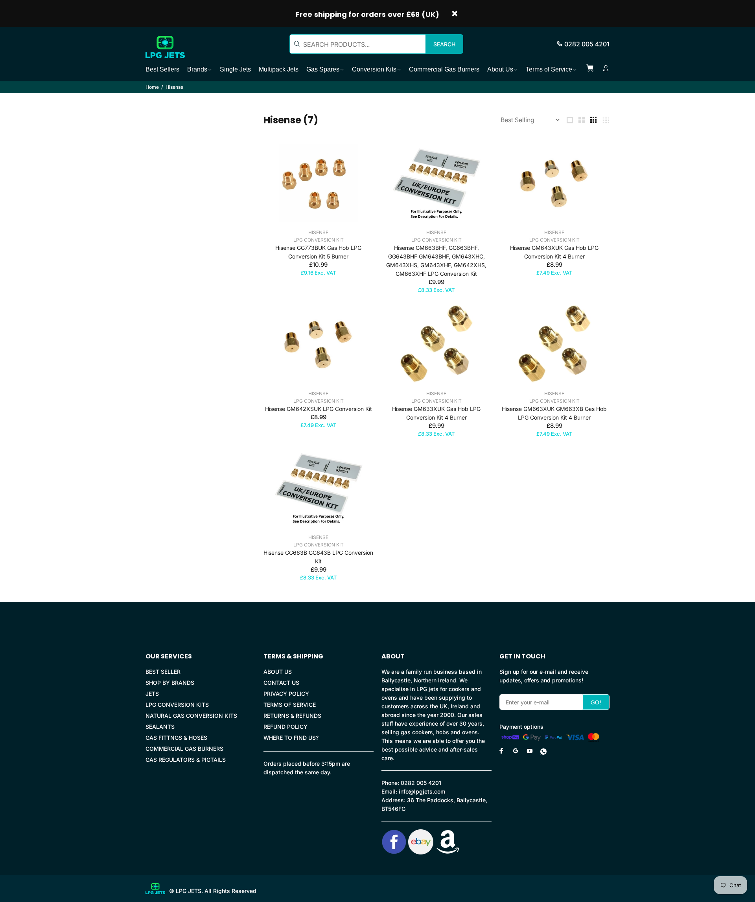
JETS (152, 693)
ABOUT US (277, 671)
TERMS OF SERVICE (289, 704)
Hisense (318, 232)
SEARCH (444, 44)
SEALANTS (160, 726)
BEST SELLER (162, 671)
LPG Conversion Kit (318, 240)
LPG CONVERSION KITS (177, 704)
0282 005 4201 (587, 44)
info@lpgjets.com (422, 791)
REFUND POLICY (285, 726)
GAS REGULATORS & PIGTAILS (185, 759)
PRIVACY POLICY (286, 693)
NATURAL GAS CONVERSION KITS (191, 715)
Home (152, 87)
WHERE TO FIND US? (291, 737)
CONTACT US (281, 682)
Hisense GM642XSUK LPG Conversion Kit (318, 408)
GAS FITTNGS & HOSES (176, 737)
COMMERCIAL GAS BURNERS (184, 748)
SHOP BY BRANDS (169, 682)
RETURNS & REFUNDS (292, 715)
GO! (596, 702)
